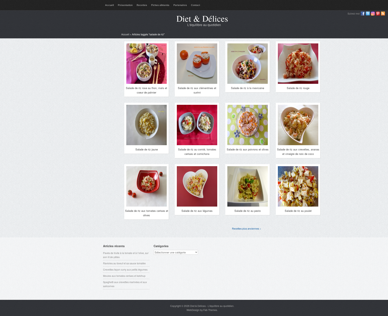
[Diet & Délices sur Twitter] (368, 14)
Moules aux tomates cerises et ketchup (124, 275)
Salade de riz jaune (146, 149)
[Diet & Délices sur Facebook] (363, 14)
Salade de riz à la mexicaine (247, 88)
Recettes (142, 5)
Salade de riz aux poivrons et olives (248, 149)
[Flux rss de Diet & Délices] (383, 14)
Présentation (125, 5)
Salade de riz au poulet (298, 211)
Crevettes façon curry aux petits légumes (125, 269)
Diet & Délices (202, 18)
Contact (195, 5)
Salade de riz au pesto (247, 211)
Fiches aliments (160, 5)
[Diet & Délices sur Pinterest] (378, 14)
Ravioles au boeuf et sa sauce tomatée (124, 263)
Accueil (109, 5)
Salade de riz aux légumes (197, 211)
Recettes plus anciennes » (246, 228)
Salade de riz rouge (298, 88)
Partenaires (180, 5)
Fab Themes (210, 310)
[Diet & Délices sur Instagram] (373, 14)
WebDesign (193, 310)
